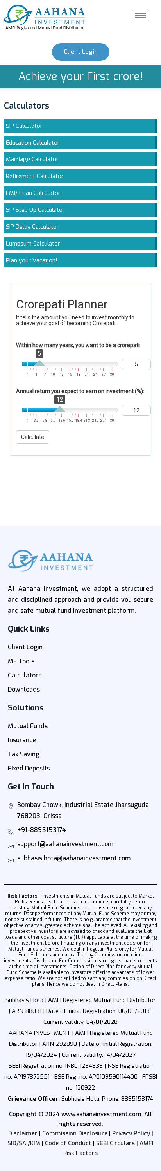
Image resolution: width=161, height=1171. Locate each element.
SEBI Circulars (115, 1143)
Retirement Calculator (35, 176)
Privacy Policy (131, 1133)
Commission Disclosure (74, 1133)
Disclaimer (23, 1133)
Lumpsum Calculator (33, 244)
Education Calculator (33, 143)
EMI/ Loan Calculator (33, 193)
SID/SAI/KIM (23, 1143)
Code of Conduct (68, 1143)
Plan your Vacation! (31, 260)
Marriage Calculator (32, 159)
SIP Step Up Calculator (35, 210)
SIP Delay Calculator (32, 227)
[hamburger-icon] (140, 15)
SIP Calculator (24, 126)
